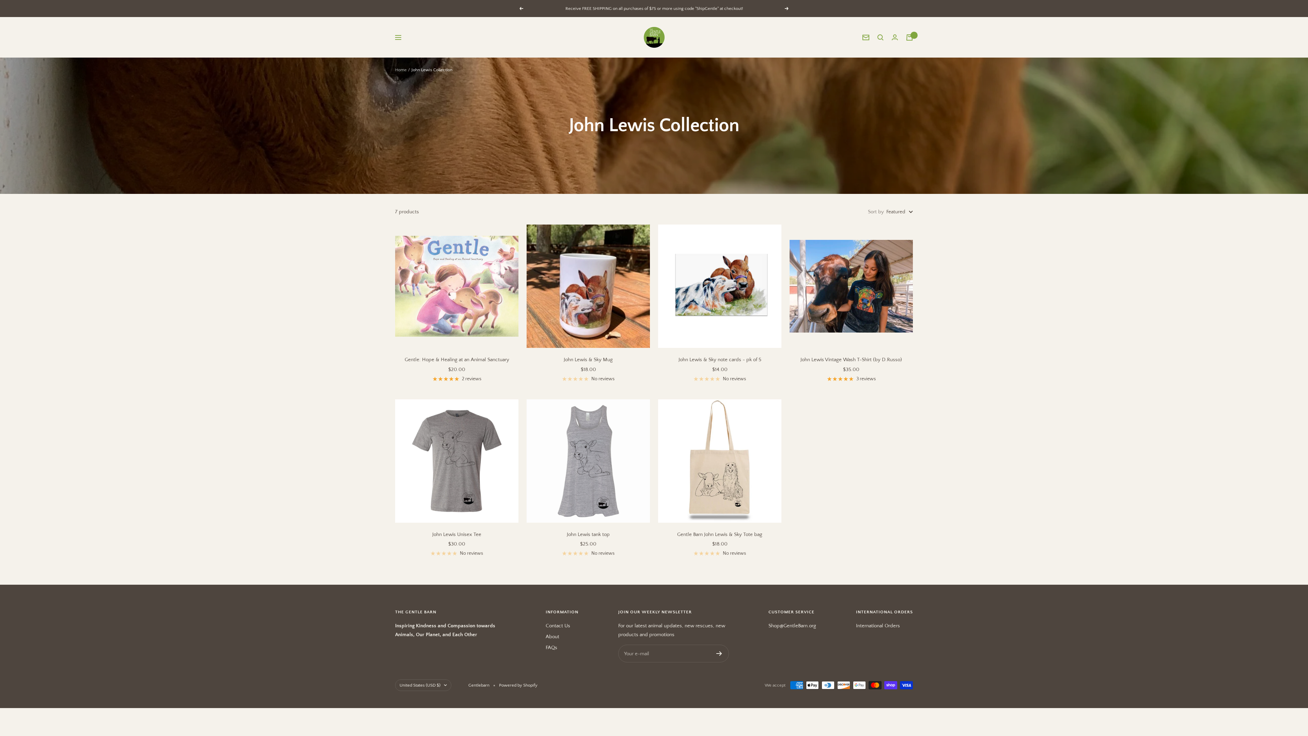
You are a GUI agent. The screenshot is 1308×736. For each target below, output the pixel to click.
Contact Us (558, 626)
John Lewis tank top (588, 534)
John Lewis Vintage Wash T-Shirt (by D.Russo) (851, 360)
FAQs (551, 647)
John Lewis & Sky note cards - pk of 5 (720, 360)
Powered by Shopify (518, 685)
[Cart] (909, 37)
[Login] (895, 37)
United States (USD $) (420, 685)
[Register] (719, 653)
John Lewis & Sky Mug (588, 360)
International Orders (878, 626)
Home (401, 69)
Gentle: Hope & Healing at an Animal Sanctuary (457, 360)
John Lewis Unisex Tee (456, 534)
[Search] (880, 37)
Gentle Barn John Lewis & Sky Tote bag (719, 534)
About (552, 637)
